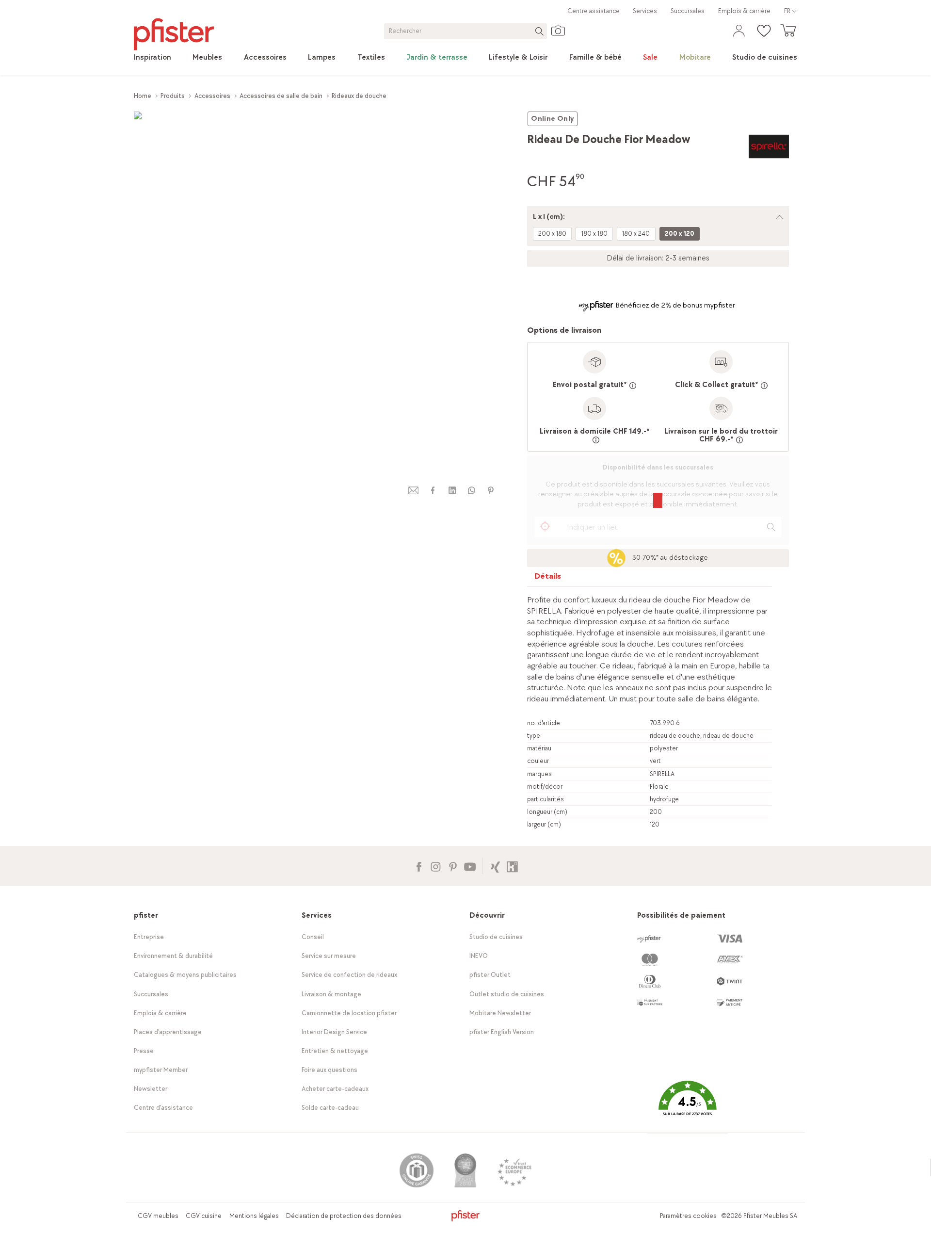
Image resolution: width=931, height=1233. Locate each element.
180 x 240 (636, 233)
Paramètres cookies (688, 1216)
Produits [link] (173, 96)
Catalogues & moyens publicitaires (185, 975)
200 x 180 (552, 233)
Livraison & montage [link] (331, 994)
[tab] (548, 578)
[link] (152, 57)
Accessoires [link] (212, 96)
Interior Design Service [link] (334, 1032)
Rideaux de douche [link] (359, 96)
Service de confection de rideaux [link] (349, 975)
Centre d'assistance (163, 1107)
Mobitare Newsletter (500, 1013)
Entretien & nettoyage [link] (335, 1051)
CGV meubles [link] (158, 1216)
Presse (144, 1051)
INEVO (478, 956)
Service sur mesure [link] (329, 956)
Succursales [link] (688, 11)
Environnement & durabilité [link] (173, 956)
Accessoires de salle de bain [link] (281, 96)
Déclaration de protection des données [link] (343, 1216)
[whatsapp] (471, 491)
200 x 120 (679, 233)
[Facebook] (418, 866)
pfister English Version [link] (501, 1032)
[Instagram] (435, 866)
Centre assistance (593, 11)
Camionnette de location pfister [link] (349, 1013)
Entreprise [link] (149, 937)
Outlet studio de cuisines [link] (506, 994)
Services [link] (645, 11)
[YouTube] (469, 866)
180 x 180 (594, 233)
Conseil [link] (313, 937)
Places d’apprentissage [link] (168, 1032)
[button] (687, 1105)
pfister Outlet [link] (490, 975)
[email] (413, 491)
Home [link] (142, 96)
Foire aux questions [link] (329, 1070)
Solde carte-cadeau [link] (330, 1107)
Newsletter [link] (150, 1089)
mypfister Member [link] (161, 1070)
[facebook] (432, 491)
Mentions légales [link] (254, 1216)
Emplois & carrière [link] (744, 11)
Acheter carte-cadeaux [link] (335, 1089)
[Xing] (495, 866)
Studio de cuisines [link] (496, 937)
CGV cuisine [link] (204, 1216)
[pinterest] (490, 491)
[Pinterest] (452, 866)
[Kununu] (512, 866)
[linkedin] (452, 491)
